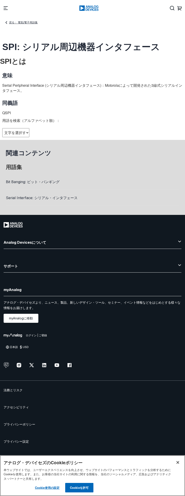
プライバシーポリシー (19, 424)
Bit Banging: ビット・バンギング (33, 182)
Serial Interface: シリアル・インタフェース (42, 198)
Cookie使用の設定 (47, 487)
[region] (92, 475)
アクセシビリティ (16, 407)
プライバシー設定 (16, 441)
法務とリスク (13, 390)
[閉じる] (178, 462)
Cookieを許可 (79, 487)
